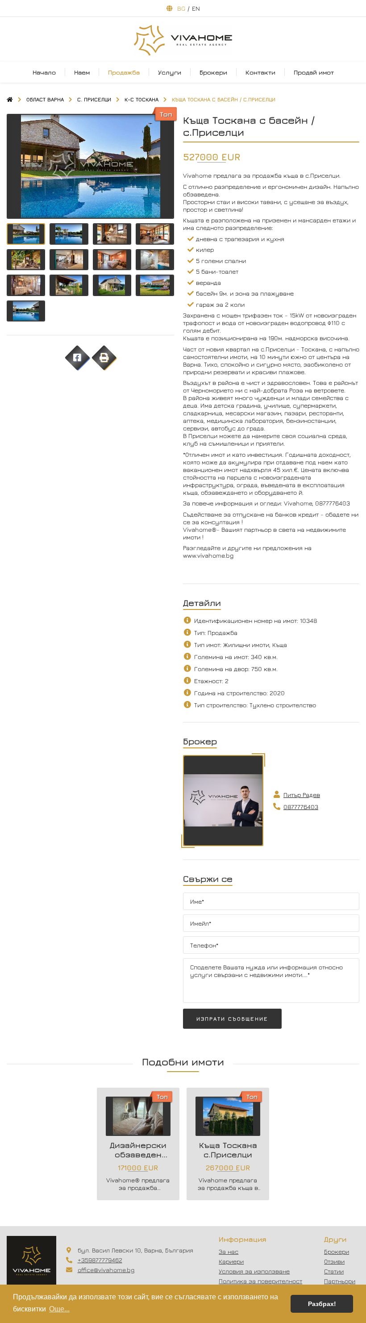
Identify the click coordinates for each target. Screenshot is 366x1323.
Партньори (339, 1281)
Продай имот (314, 72)
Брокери (213, 72)
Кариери (231, 1261)
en (196, 8)
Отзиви (334, 1261)
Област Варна (45, 99)
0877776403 (300, 806)
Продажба (124, 72)
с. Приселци (94, 99)
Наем (82, 72)
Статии (334, 1271)
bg (181, 8)
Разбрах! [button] (322, 1303)
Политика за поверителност (260, 1281)
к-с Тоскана (141, 99)
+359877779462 (100, 1260)
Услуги (169, 72)
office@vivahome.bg (106, 1269)
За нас (228, 1251)
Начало (44, 72)
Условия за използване (254, 1271)
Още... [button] (59, 1309)
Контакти (260, 72)
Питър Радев (301, 794)
